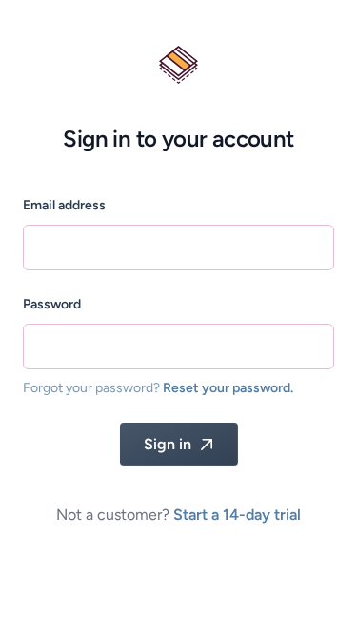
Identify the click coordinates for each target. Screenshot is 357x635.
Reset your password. (228, 388)
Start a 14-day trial (237, 515)
